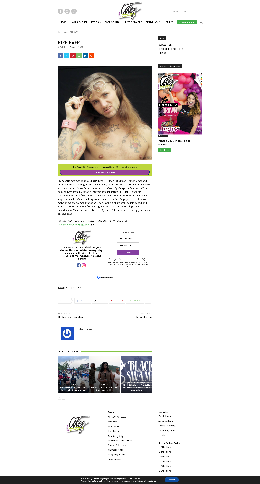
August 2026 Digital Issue (174, 141)
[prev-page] (59, 398)
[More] (148, 301)
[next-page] (63, 398)
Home (60, 32)
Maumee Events (115, 449)
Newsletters (165, 44)
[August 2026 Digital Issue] (180, 104)
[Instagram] (67, 11)
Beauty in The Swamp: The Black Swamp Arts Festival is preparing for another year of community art (136, 386)
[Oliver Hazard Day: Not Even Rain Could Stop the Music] (73, 374)
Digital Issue (163, 136)
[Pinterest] (73, 55)
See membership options (105, 172)
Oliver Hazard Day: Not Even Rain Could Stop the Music (73, 388)
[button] (201, 21)
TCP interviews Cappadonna (71, 317)
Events (73, 384)
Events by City (115, 436)
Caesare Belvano (144, 317)
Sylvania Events (115, 459)
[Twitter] (66, 55)
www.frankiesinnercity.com (73, 224)
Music (66, 32)
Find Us (162, 53)
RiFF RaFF (74, 32)
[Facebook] (60, 11)
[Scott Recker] (69, 333)
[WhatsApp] (79, 55)
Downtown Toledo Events (120, 440)
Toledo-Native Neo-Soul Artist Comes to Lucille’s (105, 388)
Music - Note (77, 288)
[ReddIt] (91, 55)
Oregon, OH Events (117, 445)
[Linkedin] (85, 55)
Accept (172, 479)
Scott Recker (64, 47)
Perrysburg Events (116, 454)
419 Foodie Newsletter (170, 49)
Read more (164, 150)
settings (152, 481)
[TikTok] (74, 11)
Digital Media (162, 144)
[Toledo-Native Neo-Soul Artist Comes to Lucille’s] (104, 374)
